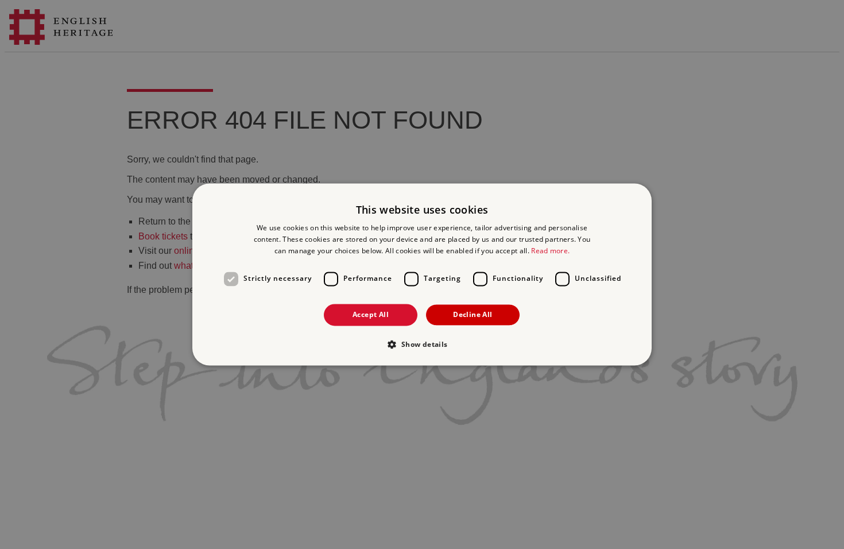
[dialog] (422, 274)
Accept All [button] (371, 314)
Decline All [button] (472, 314)
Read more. (550, 251)
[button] (421, 344)
